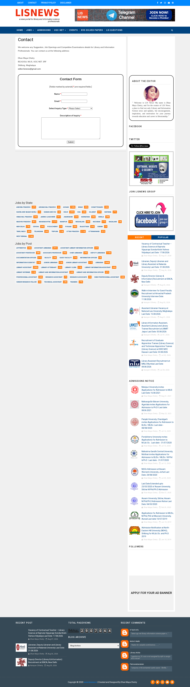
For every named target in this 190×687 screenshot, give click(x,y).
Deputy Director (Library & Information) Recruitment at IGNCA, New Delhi (157, 279)
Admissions (44, 30)
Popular (163, 237)
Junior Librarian (50, 262)
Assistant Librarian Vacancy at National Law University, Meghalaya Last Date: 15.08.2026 (157, 311)
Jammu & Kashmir (47, 217)
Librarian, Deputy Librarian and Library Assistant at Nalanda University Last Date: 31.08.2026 (156, 264)
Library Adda (135, 653)
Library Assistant (24, 267)
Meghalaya (80, 222)
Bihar (80, 207)
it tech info (134, 630)
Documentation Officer (26, 258)
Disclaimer (65, 3)
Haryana (107, 212)
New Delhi (20, 227)
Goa (79, 212)
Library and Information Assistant (53, 272)
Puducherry (52, 227)
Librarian (99, 262)
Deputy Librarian (98, 253)
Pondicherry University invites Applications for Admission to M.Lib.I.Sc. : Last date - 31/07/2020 (157, 440)
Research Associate (78, 277)
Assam (66, 207)
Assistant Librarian (42, 248)
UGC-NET (59, 30)
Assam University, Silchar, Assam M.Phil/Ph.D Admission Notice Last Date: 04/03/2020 (157, 501)
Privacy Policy (48, 3)
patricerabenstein (137, 664)
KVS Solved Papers (92, 30)
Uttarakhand (94, 231)
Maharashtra (44, 222)
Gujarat (92, 212)
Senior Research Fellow (26, 282)
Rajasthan (84, 227)
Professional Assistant (26, 277)
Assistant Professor (25, 253)
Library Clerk (70, 267)
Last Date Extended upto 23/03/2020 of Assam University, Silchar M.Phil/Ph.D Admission (156, 487)
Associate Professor (52, 253)
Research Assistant (53, 277)
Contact (32, 3)
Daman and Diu (50, 212)
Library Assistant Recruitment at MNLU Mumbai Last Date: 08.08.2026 (156, 364)
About (20, 3)
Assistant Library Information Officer (77, 248)
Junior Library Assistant (76, 262)
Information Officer (88, 258)
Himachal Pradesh (24, 217)
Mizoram (96, 222)
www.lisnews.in (90, 682)
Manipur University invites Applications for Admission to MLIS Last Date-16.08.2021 (157, 390)
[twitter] (161, 3)
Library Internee (23, 272)
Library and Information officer (90, 272)
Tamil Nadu (21, 231)
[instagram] (164, 3)
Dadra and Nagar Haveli (26, 212)
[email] (169, 3)
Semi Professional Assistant (106, 277)
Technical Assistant (53, 282)
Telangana (38, 231)
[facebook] (157, 3)
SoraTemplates (32, 682)
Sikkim (100, 227)
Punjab (68, 227)
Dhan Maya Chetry (59, 682)
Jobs (29, 30)
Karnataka (85, 217)
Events (73, 30)
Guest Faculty (66, 258)
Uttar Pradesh (72, 231)
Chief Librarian (76, 253)
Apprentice (21, 248)
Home (20, 30)
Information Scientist (25, 262)
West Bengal (21, 236)
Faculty (48, 258)
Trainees (73, 282)
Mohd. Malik (135, 641)
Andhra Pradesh (23, 207)
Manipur (63, 222)
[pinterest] (172, 3)
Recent (139, 237)
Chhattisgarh (97, 207)
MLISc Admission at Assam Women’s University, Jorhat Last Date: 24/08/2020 (155, 472)
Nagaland (113, 222)
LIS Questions (114, 30)
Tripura (54, 231)
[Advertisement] (70, 177)
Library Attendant (48, 267)
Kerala (101, 217)
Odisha (36, 227)
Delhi (66, 212)
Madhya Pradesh (23, 222)
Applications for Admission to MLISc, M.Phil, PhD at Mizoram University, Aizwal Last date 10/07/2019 (158, 516)
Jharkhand (68, 217)
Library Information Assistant (98, 267)
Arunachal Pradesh (47, 207)
